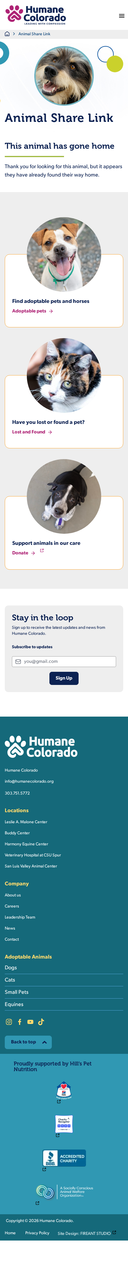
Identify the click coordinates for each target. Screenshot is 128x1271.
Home (10, 1233)
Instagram (9, 1022)
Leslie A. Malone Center (26, 822)
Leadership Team (20, 917)
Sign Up (64, 678)
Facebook (19, 1022)
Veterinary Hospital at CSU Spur (33, 855)
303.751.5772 (17, 793)
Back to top (23, 1042)
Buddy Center (17, 833)
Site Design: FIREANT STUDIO (88, 1233)
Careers (12, 906)
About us (13, 895)
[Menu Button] (121, 15)
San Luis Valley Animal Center (31, 866)
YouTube (30, 1022)
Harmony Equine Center (26, 844)
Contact (12, 939)
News (10, 928)
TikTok (41, 1022)
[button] (35, 15)
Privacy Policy (37, 1233)
